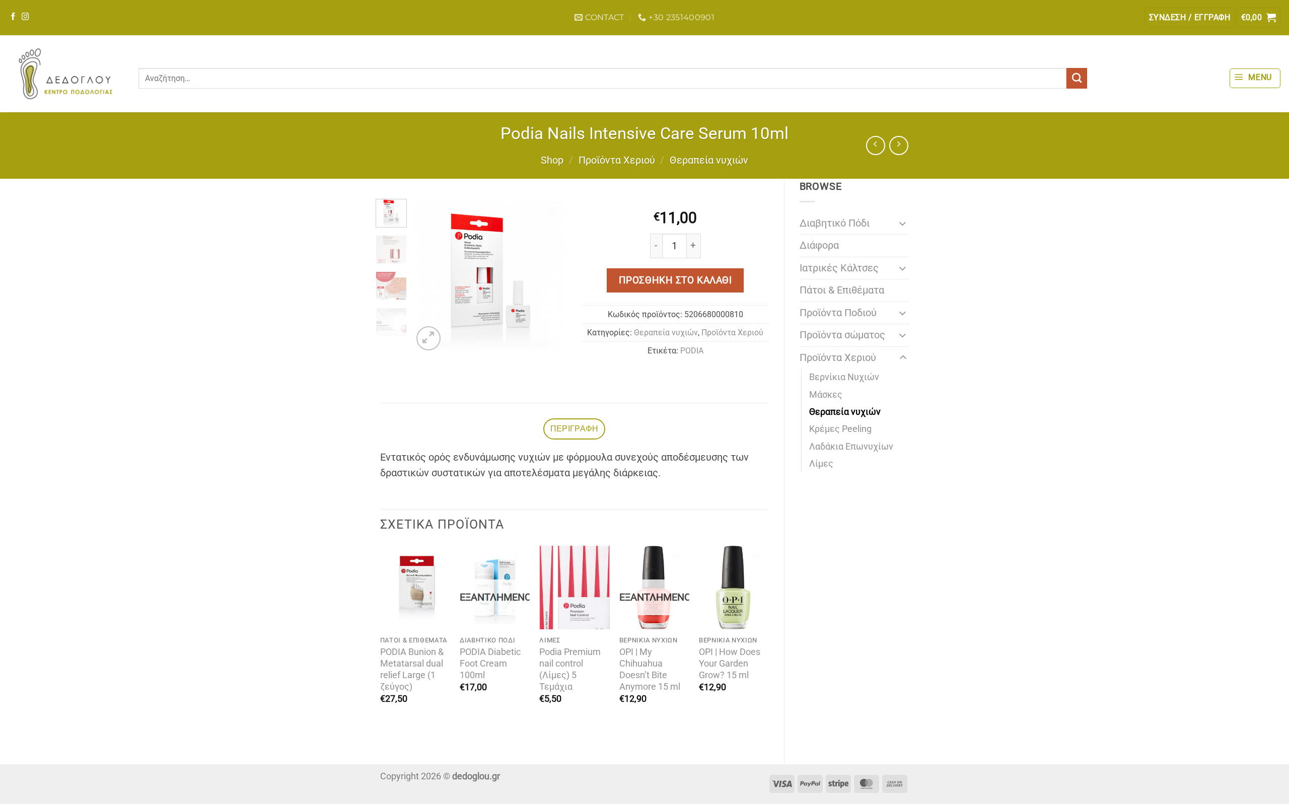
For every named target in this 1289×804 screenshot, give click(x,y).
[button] (1189, 18)
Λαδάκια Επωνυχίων (851, 447)
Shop (552, 160)
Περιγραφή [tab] (574, 428)
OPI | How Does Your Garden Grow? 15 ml (729, 663)
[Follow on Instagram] (25, 17)
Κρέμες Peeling (840, 429)
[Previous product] (898, 145)
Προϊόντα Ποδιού (838, 313)
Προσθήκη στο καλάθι (675, 280)
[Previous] (428, 275)
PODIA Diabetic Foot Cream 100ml (490, 663)
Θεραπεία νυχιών (709, 160)
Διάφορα (819, 245)
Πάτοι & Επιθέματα (842, 290)
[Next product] (875, 145)
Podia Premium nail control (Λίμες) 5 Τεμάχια (570, 669)
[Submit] (1076, 78)
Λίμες (821, 464)
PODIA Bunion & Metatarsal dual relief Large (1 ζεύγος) (412, 669)
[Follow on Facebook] (13, 17)
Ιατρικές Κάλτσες (839, 268)
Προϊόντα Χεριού (617, 160)
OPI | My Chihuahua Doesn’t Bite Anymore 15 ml (649, 669)
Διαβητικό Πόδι (835, 223)
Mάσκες (825, 395)
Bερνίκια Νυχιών (844, 377)
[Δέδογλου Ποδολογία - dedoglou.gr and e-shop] (65, 73)
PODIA (691, 350)
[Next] (551, 275)
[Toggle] (903, 223)
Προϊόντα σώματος (842, 335)
